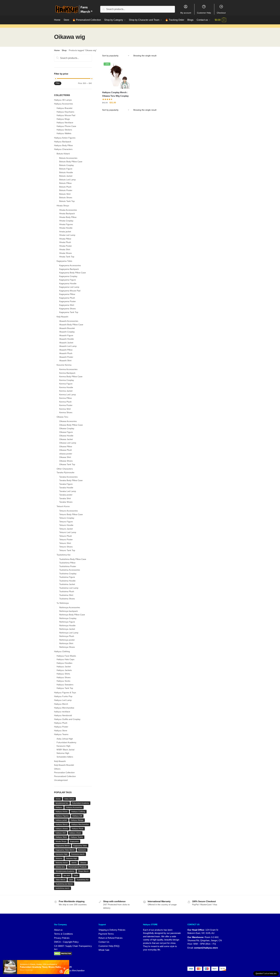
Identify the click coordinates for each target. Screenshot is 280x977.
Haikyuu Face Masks (66, 656)
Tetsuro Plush (65, 536)
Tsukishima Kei (63, 555)
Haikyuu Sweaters (65, 684)
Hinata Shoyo (63, 205)
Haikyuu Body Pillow (63, 145)
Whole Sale (103, 950)
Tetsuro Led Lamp (67, 532)
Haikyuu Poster (61, 727)
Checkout (221, 13)
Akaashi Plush (65, 353)
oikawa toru (60, 867)
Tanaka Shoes (65, 502)
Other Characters (65, 469)
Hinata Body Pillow (67, 217)
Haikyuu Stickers (64, 130)
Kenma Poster (65, 405)
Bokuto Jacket (65, 176)
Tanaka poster (65, 495)
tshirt (71, 880)
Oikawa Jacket (66, 439)
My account (185, 13)
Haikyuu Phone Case (66, 126)
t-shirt (58, 875)
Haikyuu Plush (60, 723)
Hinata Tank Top (66, 256)
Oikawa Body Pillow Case (71, 425)
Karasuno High (63, 746)
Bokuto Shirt (65, 194)
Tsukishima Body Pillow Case (72, 559)
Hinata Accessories (68, 210)
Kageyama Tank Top (68, 312)
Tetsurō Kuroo (63, 506)
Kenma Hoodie (66, 387)
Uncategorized (61, 780)
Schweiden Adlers (65, 757)
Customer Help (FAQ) (108, 946)
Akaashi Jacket (66, 342)
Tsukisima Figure (67, 577)
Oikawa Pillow (65, 446)
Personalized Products (77, 867)
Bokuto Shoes (65, 197)
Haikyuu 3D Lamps (63, 100)
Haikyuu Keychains (65, 112)
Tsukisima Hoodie (67, 581)
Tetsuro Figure (66, 521)
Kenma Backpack (67, 373)
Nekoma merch (62, 863)
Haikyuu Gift (77, 816)
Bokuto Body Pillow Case (70, 161)
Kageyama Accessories (70, 265)
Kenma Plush (65, 402)
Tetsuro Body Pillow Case (71, 514)
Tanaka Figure (66, 484)
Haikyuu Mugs (63, 119)
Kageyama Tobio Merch (65, 850)
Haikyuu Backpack (62, 141)
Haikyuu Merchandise (64, 708)
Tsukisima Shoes (67, 598)
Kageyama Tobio (64, 261)
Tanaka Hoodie (66, 487)
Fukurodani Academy (80, 803)
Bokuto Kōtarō (63, 153)
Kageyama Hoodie (67, 283)
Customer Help (204, 13)
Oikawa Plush (65, 450)
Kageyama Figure (67, 280)
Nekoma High (63, 753)
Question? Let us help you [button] (266, 973)
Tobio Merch (60, 880)
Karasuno (82, 850)
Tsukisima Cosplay (67, 573)
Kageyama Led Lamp (69, 287)
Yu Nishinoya (63, 603)
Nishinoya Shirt (66, 643)
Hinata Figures (66, 224)
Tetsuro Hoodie (66, 525)
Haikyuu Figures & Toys (65, 692)
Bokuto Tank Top (67, 201)
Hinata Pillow (65, 239)
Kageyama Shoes (67, 308)
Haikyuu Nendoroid (63, 715)
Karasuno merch (78, 854)
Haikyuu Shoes (64, 677)
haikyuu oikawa (62, 829)
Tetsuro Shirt (65, 543)
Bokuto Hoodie (66, 172)
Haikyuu (59, 807)
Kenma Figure (65, 383)
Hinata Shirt (64, 249)
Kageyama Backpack (69, 269)
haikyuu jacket (61, 820)
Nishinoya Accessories (69, 607)
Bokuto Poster (65, 190)
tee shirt (67, 875)
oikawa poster (65, 453)
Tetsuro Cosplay (66, 518)
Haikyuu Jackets (64, 670)
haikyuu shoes (75, 833)
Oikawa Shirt (65, 457)
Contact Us (103, 942)
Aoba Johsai (69, 799)
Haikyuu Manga (77, 820)
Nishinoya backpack (68, 611)
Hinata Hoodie (65, 228)
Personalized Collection (65, 776)
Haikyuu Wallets (64, 133)
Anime (58, 799)
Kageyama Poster (67, 301)
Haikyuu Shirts (63, 674)
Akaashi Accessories (68, 321)
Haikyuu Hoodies (64, 663)
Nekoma (59, 858)
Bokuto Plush (65, 187)
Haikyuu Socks (63, 681)
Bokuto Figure (65, 169)
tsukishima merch (63, 888)
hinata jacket (65, 231)
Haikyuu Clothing (62, 651)
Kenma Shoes (65, 412)
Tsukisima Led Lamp (68, 588)
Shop (64, 50)
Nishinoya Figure (67, 622)
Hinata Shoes (65, 253)
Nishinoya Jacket (67, 629)
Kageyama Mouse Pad (69, 290)
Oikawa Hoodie (66, 435)
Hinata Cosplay (66, 220)
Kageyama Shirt (66, 305)
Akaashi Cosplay (67, 332)
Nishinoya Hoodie (67, 625)
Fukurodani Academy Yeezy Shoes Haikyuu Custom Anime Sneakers (42, 967)
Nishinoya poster (67, 640)
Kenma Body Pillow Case (70, 376)
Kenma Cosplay (66, 380)
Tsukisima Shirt (66, 595)
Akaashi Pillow (65, 350)
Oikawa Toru (62, 417)
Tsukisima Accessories (69, 570)
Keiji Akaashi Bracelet (64, 765)
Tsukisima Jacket (67, 584)
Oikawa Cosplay (66, 428)
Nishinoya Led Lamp (68, 632)
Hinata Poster (65, 246)
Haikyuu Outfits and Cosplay (67, 719)
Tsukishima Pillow (67, 562)
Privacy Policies (62, 938)
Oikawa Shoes (66, 461)
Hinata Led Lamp (67, 235)
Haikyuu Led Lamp (63, 700)
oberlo (74, 863)
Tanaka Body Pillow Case (71, 480)
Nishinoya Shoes (67, 647)
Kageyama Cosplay (68, 276)
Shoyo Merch (83, 871)
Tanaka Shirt (65, 498)
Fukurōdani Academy (66, 742)
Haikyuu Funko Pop (63, 696)
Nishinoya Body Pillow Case (72, 614)
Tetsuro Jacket (66, 529)
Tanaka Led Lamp (67, 491)
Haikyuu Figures (62, 816)
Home (57, 50)
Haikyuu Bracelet (64, 108)
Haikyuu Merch (61, 704)
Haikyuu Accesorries (63, 104)
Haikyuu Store (60, 730)
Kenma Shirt (65, 409)
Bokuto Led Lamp (67, 179)
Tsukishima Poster (67, 566)
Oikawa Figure (66, 432)
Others (57, 769)
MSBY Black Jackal (65, 749)
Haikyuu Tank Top (65, 688)
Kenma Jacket (65, 391)
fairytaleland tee (62, 803)
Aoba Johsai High (65, 739)
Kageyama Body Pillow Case (72, 272)
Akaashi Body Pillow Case (71, 324)
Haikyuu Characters (63, 149)
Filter (58, 83)
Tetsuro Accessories (68, 511)
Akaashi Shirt (65, 360)
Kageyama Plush (67, 298)
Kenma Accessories (68, 369)
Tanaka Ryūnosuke (65, 472)
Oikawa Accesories (68, 421)
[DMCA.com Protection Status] (63, 953)
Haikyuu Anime (62, 812)
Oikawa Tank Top (67, 464)
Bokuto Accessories (68, 158)
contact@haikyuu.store (206, 947)
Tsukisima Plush (66, 591)
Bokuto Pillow (65, 183)
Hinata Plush (65, 242)
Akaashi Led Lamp (68, 346)
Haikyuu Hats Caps (65, 659)
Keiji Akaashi (62, 316)
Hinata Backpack (67, 213)
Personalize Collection (64, 772)
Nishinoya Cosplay (67, 618)
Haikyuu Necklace (65, 122)
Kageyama (74, 841)
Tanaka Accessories (68, 477)
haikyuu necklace (62, 711)
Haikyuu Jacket (64, 666)
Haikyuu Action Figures (64, 138)
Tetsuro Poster (66, 539)
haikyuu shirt (61, 833)
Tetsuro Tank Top (67, 550)
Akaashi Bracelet (67, 328)
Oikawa (83, 863)
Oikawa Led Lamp (67, 443)
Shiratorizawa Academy (65, 871)
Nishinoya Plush (66, 636)
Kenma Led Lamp (67, 394)
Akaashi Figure (66, 335)
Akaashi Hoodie (66, 339)
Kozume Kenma (64, 365)
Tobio (76, 875)
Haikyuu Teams (61, 734)
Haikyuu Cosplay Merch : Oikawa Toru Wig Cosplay (115, 94)
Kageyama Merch (63, 846)
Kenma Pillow (65, 398)
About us (58, 930)
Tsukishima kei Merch (64, 884)
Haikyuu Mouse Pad (66, 115)
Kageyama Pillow (67, 294)
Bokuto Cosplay (66, 165)
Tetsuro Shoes (66, 547)
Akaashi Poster (66, 357)
